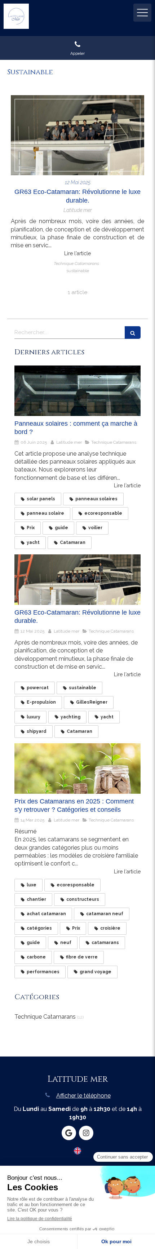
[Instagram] (86, 1133)
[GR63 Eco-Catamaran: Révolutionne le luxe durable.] (77, 135)
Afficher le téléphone (83, 1095)
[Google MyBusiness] (69, 1133)
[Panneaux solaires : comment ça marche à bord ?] (77, 391)
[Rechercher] (133, 332)
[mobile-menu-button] (142, 13)
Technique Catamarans (45, 1016)
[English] (77, 1153)
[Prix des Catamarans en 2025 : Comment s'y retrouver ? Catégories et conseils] (77, 768)
